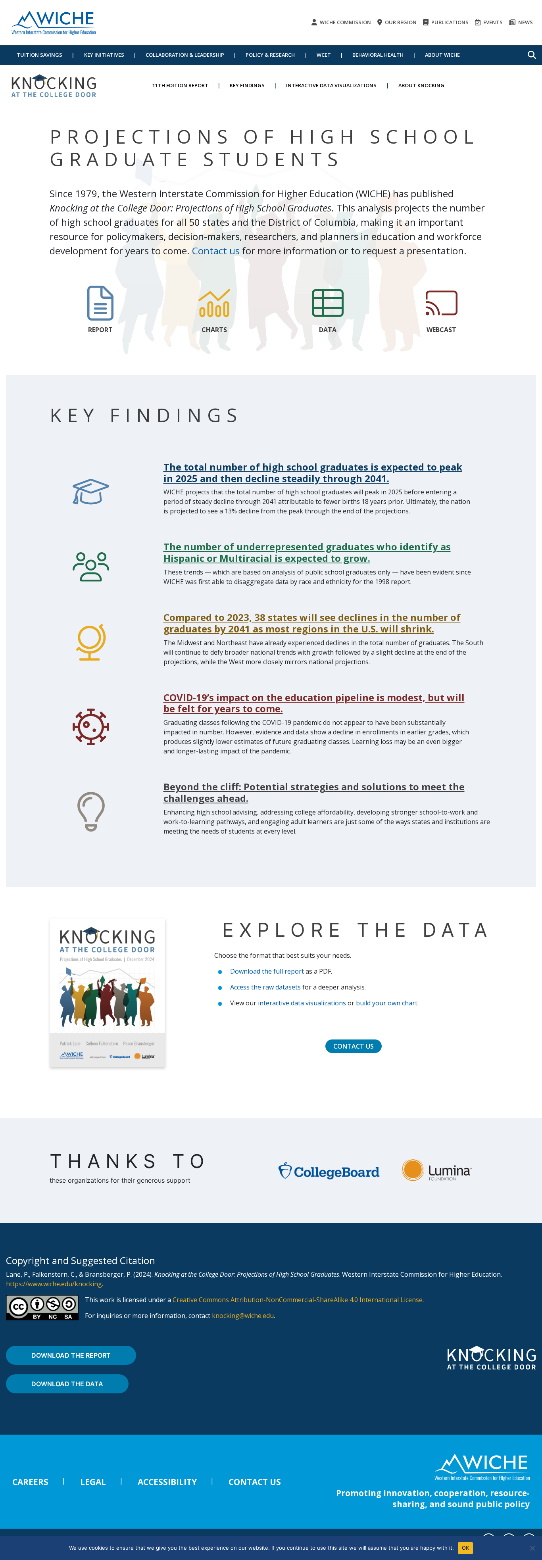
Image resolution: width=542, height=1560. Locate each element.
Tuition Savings (39, 54)
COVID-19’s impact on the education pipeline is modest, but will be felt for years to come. (314, 703)
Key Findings (247, 85)
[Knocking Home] (53, 85)
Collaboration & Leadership (185, 54)
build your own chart (386, 1003)
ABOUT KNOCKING (421, 85)
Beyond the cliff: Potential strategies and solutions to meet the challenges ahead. (314, 792)
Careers (30, 1481)
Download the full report (267, 971)
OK (465, 1548)
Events (492, 22)
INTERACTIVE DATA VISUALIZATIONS (331, 85)
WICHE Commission (345, 22)
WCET (324, 54)
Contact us (216, 250)
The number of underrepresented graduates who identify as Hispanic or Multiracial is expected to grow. (307, 552)
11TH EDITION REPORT (180, 85)
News (525, 22)
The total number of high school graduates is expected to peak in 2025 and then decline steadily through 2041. (312, 472)
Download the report (71, 1355)
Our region (400, 22)
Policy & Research (270, 54)
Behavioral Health (378, 54)
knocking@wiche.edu (243, 1315)
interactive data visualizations (302, 1003)
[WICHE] (53, 22)
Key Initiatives (104, 54)
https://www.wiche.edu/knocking (54, 1284)
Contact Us (353, 1046)
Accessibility (167, 1481)
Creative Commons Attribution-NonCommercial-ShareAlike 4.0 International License (298, 1299)
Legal (93, 1481)
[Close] (532, 1548)
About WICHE (442, 54)
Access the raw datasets (265, 987)
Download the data (67, 1384)
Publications (449, 22)
